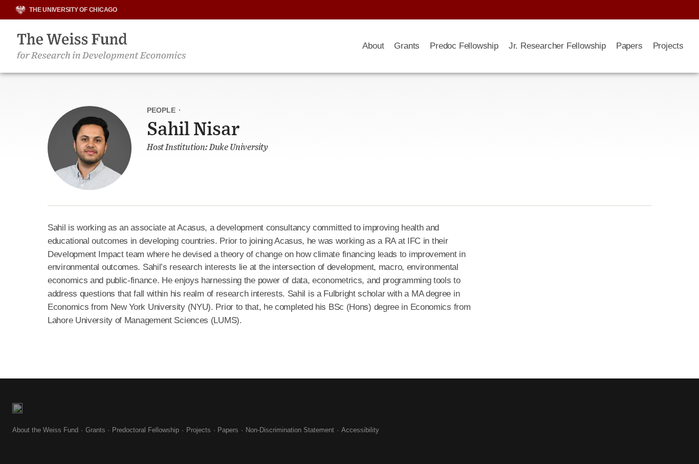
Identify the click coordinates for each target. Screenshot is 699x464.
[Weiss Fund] (181, 46)
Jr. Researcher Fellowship (557, 46)
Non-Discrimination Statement (290, 430)
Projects (668, 46)
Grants (407, 46)
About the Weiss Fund (45, 430)
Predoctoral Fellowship (145, 430)
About (373, 46)
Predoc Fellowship (464, 46)
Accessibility (360, 430)
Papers (629, 46)
